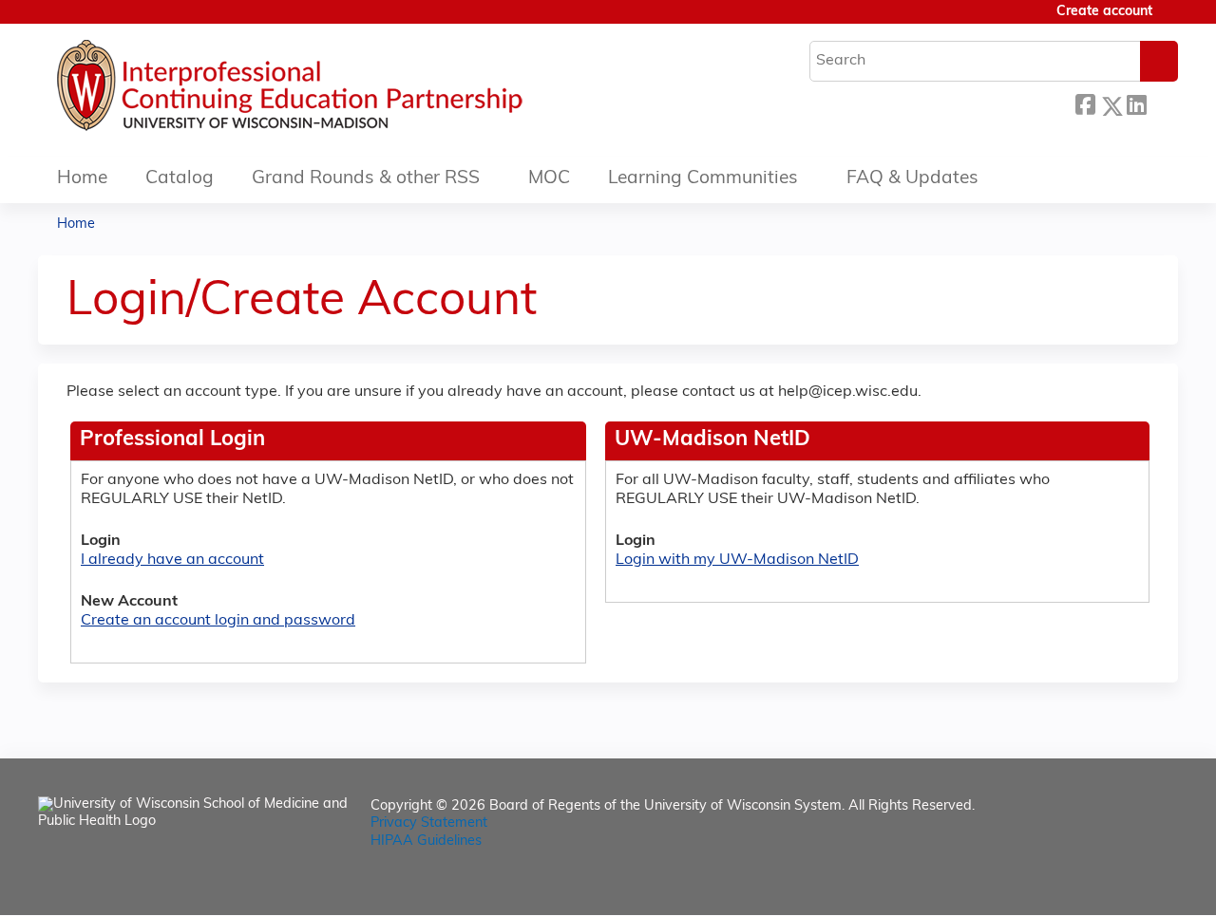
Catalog (179, 179)
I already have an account (172, 560)
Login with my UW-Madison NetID (737, 560)
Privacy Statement (428, 823)
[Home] (347, 90)
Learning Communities (703, 179)
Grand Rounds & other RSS (366, 179)
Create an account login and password (218, 620)
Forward (1161, 101)
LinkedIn (1136, 103)
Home (82, 179)
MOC (549, 179)
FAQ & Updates (912, 179)
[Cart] (1172, 19)
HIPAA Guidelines (426, 841)
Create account (1104, 12)
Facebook (1084, 103)
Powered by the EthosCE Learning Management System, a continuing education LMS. (1110, 884)
